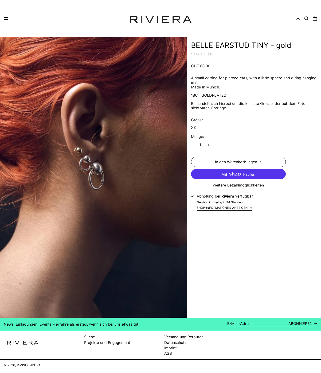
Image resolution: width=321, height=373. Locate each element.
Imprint (170, 348)
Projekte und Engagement (107, 342)
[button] (306, 18)
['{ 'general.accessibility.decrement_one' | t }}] (192, 145)
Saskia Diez (201, 54)
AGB (168, 353)
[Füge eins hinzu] (208, 145)
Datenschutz (175, 342)
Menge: (197, 136)
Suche (89, 337)
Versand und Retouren (184, 337)
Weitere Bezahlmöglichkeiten (238, 185)
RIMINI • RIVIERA (29, 365)
